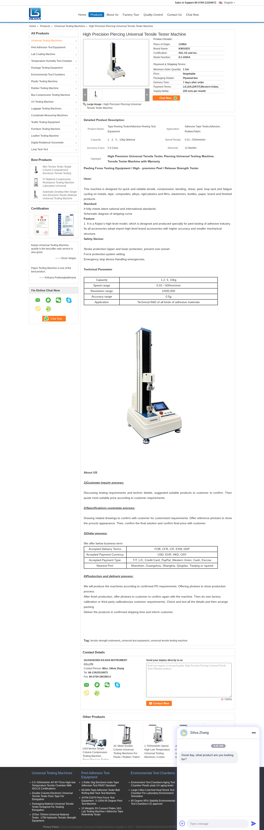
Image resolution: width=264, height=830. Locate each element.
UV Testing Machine (42, 101)
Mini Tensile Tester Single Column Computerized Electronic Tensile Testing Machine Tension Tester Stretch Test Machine (57, 173)
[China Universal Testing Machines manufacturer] (36, 14)
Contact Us (174, 14)
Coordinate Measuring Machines (49, 115)
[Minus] (253, 732)
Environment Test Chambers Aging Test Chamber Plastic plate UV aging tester (153, 784)
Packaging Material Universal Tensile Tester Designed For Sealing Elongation (53, 806)
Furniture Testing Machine (45, 129)
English (228, 2)
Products (96, 14)
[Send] (253, 823)
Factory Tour (131, 14)
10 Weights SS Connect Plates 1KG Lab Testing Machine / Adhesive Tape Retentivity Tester (102, 811)
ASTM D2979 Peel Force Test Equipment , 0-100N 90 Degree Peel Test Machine (101, 800)
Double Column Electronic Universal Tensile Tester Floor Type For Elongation (52, 796)
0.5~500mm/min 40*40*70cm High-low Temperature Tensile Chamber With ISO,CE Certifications (53, 785)
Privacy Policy (51, 826)
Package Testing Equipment (46, 67)
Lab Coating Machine (43, 54)
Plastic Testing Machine (44, 81)
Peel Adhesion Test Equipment (48, 47)
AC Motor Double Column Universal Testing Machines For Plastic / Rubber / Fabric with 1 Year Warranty (126, 753)
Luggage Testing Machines (46, 108)
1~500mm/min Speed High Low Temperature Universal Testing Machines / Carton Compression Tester (157, 753)
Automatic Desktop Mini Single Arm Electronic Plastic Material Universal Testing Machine (60, 195)
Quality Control (153, 14)
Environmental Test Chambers (48, 74)
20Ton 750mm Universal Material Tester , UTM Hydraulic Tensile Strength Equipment (54, 817)
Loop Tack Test (39, 149)
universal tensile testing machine (169, 640)
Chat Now (192, 14)
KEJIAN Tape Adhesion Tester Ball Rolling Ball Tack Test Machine (100, 792)
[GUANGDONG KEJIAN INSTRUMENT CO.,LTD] (85, 95)
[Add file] (182, 823)
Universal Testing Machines (69, 26)
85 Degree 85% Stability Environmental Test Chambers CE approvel (153, 802)
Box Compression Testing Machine (50, 95)
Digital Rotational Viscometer (47, 142)
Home (82, 14)
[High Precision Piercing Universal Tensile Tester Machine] (116, 63)
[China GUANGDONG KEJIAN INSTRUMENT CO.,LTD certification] (41, 224)
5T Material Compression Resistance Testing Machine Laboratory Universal (58, 182)
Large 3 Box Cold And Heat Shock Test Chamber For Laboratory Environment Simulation (152, 793)
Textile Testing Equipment (45, 122)
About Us (112, 14)
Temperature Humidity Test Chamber (51, 61)
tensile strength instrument (105, 640)
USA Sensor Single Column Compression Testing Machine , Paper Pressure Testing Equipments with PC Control (96, 758)
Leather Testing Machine (45, 135)
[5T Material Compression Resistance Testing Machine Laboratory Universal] (36, 182)
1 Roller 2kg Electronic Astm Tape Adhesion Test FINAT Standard (100, 784)
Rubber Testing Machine (45, 88)
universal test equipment (135, 640)
